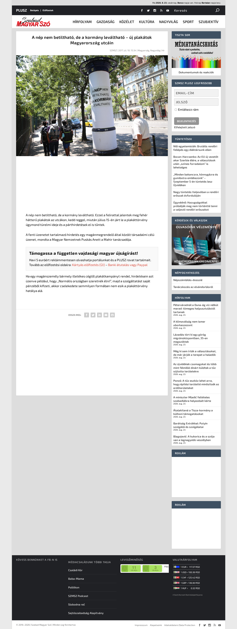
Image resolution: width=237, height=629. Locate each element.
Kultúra (146, 21)
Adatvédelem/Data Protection (179, 625)
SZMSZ (113, 50)
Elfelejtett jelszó (184, 127)
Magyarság (143, 50)
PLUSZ (21, 10)
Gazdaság (105, 21)
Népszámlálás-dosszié (187, 279)
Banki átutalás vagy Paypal (128, 265)
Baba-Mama (76, 578)
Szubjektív (208, 21)
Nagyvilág (168, 21)
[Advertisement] (92, 185)
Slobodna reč (76, 604)
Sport (188, 21)
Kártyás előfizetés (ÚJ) (88, 265)
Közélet (126, 21)
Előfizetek (48, 10)
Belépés (34, 10)
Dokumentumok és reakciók (196, 72)
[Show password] (213, 102)
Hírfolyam (82, 21)
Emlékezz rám (188, 109)
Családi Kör (75, 570)
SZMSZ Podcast (78, 595)
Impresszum (141, 625)
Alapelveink (156, 625)
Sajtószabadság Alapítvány (86, 612)
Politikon (73, 587)
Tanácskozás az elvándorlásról (193, 286)
